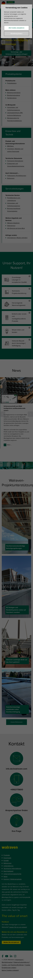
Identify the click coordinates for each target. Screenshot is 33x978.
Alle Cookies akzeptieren (16, 28)
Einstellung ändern (16, 33)
